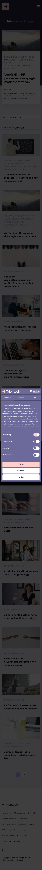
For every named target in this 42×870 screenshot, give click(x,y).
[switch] (36, 441)
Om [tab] (34, 397)
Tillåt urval (21, 471)
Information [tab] (21, 397)
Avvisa (21, 477)
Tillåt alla (21, 464)
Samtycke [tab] (7, 397)
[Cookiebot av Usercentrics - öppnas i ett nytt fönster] (30, 391)
